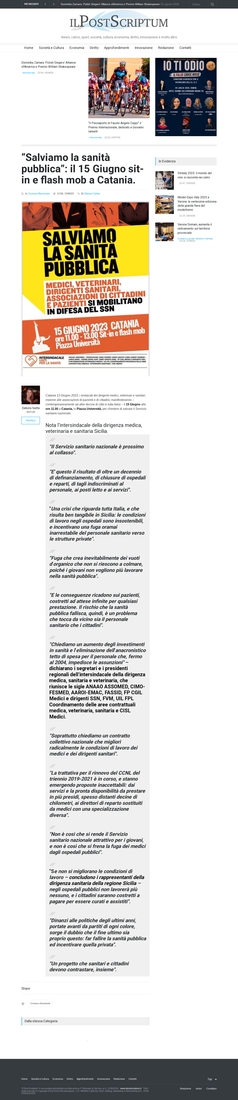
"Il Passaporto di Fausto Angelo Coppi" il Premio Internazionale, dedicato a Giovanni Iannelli (116, 127)
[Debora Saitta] (30, 395)
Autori (199, 1088)
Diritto (94, 48)
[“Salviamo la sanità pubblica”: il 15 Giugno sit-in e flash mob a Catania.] (85, 289)
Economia (77, 48)
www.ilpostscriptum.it (130, 1088)
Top (210, 1079)
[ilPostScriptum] (119, 26)
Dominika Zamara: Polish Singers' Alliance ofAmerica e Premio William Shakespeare (110, 4)
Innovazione (144, 48)
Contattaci (211, 1088)
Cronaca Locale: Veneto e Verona (195, 238)
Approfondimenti (116, 48)
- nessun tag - (28, 72)
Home (28, 48)
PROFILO (31, 420)
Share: (26, 988)
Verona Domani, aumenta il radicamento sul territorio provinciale (195, 229)
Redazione (166, 48)
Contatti (185, 48)
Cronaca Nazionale (39, 193)
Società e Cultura (51, 48)
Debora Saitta (92, 193)
